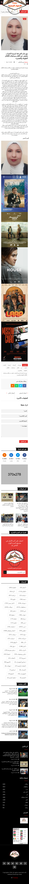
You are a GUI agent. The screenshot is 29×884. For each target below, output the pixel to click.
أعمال (23, 587)
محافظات (21, 607)
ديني (23, 623)
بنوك (23, 634)
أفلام (18, 367)
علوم (13, 599)
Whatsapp (16, 385)
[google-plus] (17, 863)
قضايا (7, 654)
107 (25, 64)
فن (23, 611)
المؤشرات (22, 674)
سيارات (11, 638)
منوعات (22, 603)
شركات (22, 638)
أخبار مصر (9, 603)
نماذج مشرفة (10, 650)
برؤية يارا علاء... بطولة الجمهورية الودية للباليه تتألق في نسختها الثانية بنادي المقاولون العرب (9, 713)
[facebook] (25, 863)
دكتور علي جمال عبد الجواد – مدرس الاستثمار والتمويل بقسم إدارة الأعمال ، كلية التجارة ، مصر (9, 703)
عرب (22, 627)
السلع (11, 674)
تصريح (22, 658)
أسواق (13, 642)
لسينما (9, 365)
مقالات (8, 607)
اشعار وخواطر (9, 631)
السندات (22, 670)
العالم (22, 591)
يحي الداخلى (23, 62)
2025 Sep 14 (9, 62)
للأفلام (8, 367)
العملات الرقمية (20, 666)
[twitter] (21, 863)
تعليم (14, 623)
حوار (12, 646)
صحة (23, 599)
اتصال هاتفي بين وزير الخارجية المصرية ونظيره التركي (7, 505)
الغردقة (14, 365)
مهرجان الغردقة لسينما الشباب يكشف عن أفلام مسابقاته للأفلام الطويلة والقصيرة (15, 374)
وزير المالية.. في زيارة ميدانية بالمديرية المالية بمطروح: (23, 525)
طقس (22, 631)
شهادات (8, 666)
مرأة (23, 619)
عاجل (13, 611)
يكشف (25, 367)
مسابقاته (13, 367)
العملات (11, 658)
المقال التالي (11, 393)
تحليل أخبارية (11, 678)
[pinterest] (8, 863)
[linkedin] (12, 863)
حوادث (22, 615)
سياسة (22, 595)
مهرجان (19, 365)
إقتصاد (12, 587)
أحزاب (22, 650)
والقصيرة (20, 370)
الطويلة (25, 370)
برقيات (12, 634)
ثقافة (13, 619)
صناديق (12, 670)
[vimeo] (14, 867)
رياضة (12, 595)
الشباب (4, 365)
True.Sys (15, 878)
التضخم (23, 678)
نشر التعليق (23, 441)
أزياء (12, 591)
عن (21, 367)
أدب (23, 642)
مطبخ (12, 615)
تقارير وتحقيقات (20, 654)
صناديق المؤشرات (20, 662)
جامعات (11, 627)
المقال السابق (23, 393)
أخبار (22, 646)
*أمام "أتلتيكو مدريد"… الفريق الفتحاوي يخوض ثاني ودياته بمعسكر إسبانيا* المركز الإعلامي (9, 692)
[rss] (4, 863)
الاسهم (7, 662)
